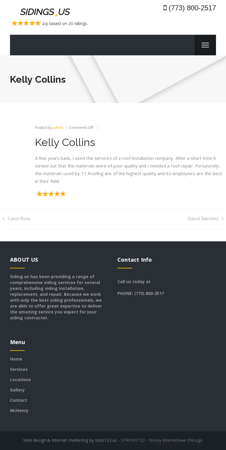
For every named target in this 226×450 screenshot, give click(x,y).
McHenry (19, 410)
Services (19, 369)
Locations (20, 379)
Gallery (17, 390)
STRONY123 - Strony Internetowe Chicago (162, 440)
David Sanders (203, 218)
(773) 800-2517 (191, 8)
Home (16, 359)
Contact (18, 400)
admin (58, 127)
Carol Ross (19, 218)
